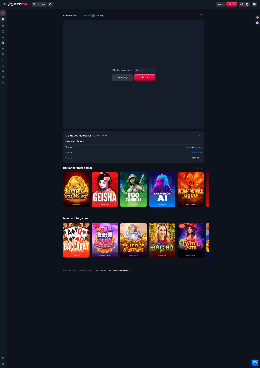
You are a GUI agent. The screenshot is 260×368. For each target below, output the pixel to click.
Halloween (197, 147)
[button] (76, 189)
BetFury (67, 270)
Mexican (189, 147)
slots (89, 270)
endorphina (100, 270)
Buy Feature (197, 152)
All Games (79, 270)
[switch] (92, 15)
